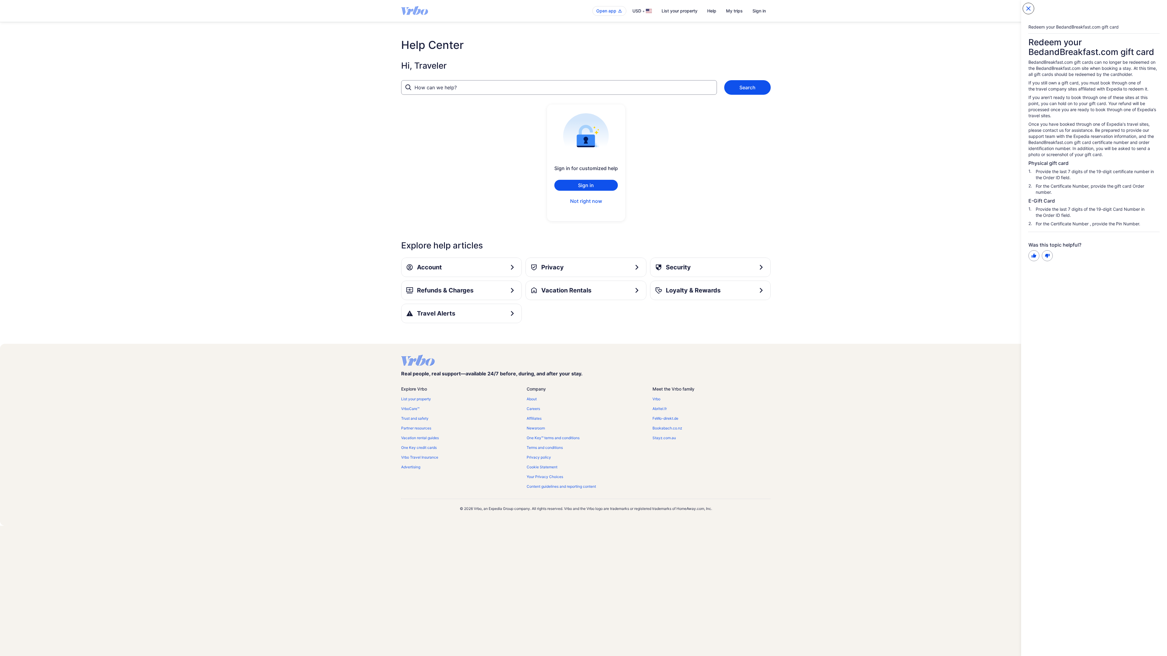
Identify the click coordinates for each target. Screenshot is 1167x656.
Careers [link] (533, 408)
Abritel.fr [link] (659, 408)
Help (711, 10)
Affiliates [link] (534, 418)
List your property (679, 10)
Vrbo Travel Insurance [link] (419, 457)
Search (747, 87)
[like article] (1033, 255)
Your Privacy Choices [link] (545, 476)
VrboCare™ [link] (410, 408)
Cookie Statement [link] (542, 467)
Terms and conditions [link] (545, 447)
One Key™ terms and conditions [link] (553, 438)
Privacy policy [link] (539, 457)
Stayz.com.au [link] (664, 438)
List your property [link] (416, 399)
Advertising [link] (410, 467)
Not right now (586, 201)
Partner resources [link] (416, 428)
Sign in (759, 10)
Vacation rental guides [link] (420, 438)
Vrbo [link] (656, 399)
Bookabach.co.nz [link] (667, 428)
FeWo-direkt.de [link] (665, 418)
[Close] (1028, 8)
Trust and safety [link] (415, 418)
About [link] (532, 399)
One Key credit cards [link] (419, 447)
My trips (734, 10)
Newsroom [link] (536, 428)
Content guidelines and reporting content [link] (561, 486)
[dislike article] (1047, 255)
